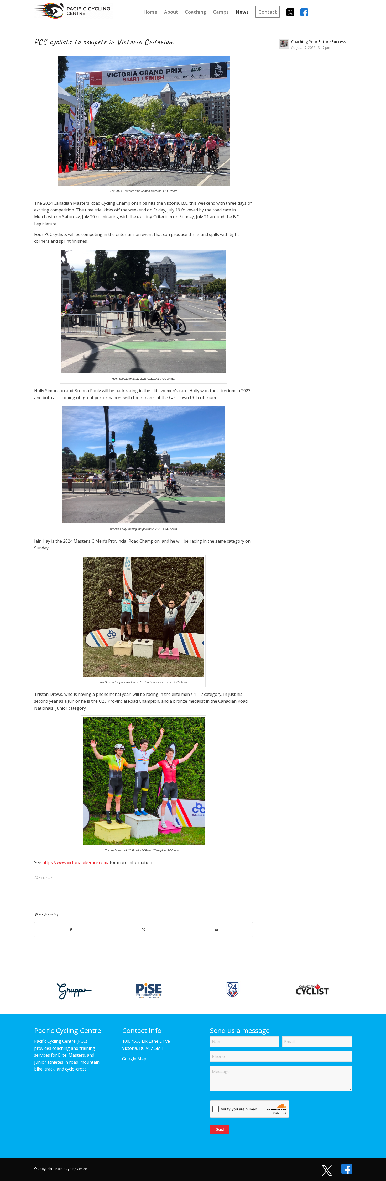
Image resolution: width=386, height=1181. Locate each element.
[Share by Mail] (216, 929)
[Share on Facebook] (70, 929)
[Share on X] (143, 929)
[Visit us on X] (324, 1170)
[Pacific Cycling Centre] (73, 14)
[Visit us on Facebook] (344, 1169)
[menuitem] (150, 12)
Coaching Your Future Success (318, 41)
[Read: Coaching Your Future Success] (284, 44)
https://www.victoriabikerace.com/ (75, 862)
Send (220, 1129)
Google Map (134, 1059)
